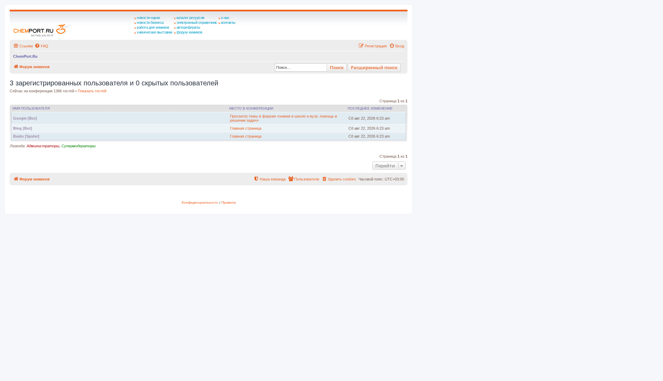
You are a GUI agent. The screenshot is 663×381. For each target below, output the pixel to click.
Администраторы (43, 146)
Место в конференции (251, 108)
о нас (225, 18)
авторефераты (188, 27)
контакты (228, 22)
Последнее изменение (370, 108)
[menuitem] (41, 46)
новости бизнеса (150, 22)
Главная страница (245, 128)
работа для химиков (153, 27)
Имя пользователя (31, 108)
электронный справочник (196, 22)
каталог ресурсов (190, 18)
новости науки (148, 18)
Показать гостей (92, 91)
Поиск (337, 67)
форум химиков (189, 32)
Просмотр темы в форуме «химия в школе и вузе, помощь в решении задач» (283, 118)
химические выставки (154, 32)
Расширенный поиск (374, 67)
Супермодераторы (78, 146)
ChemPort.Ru (25, 56)
